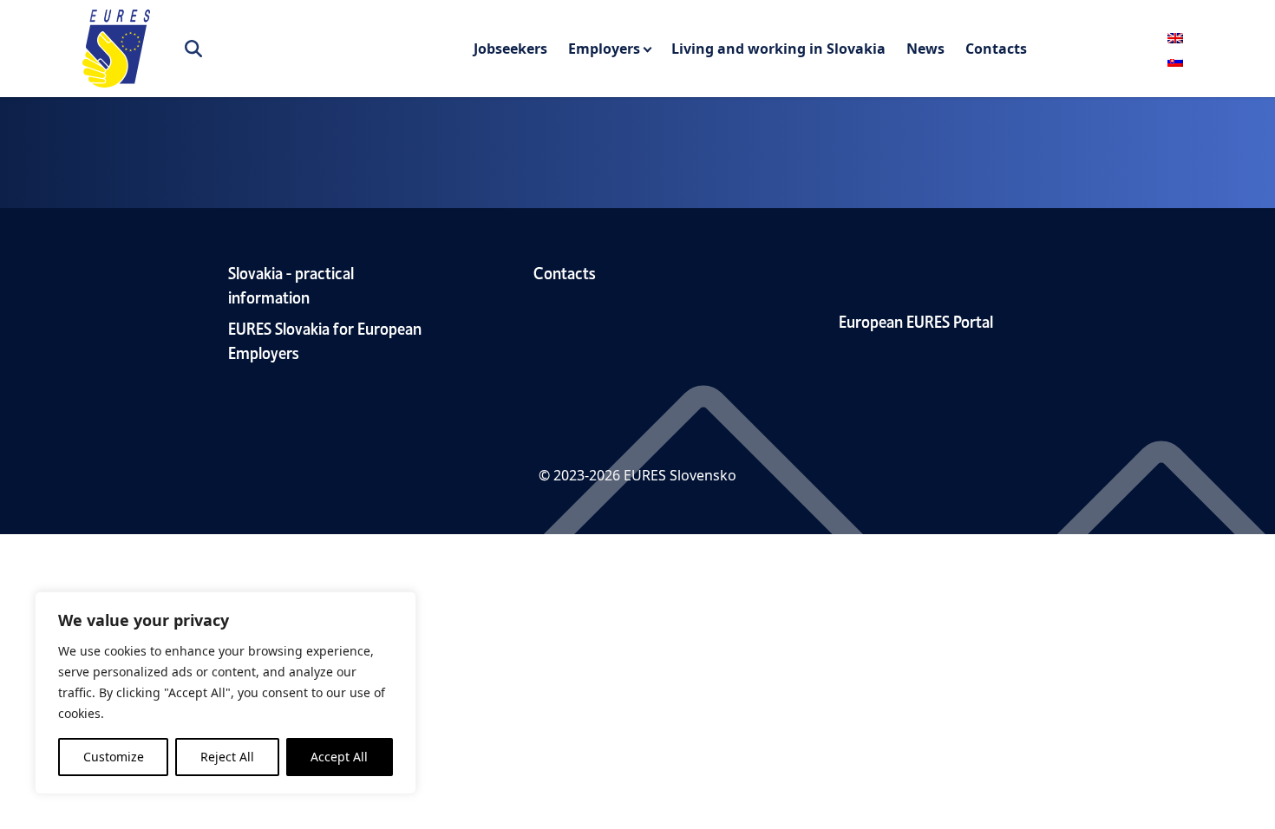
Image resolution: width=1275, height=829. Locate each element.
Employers (604, 48)
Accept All (339, 756)
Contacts (996, 48)
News (925, 48)
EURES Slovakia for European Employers (325, 339)
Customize (113, 756)
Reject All (227, 756)
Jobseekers (510, 48)
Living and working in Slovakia (778, 48)
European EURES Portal (916, 320)
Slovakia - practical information (291, 284)
